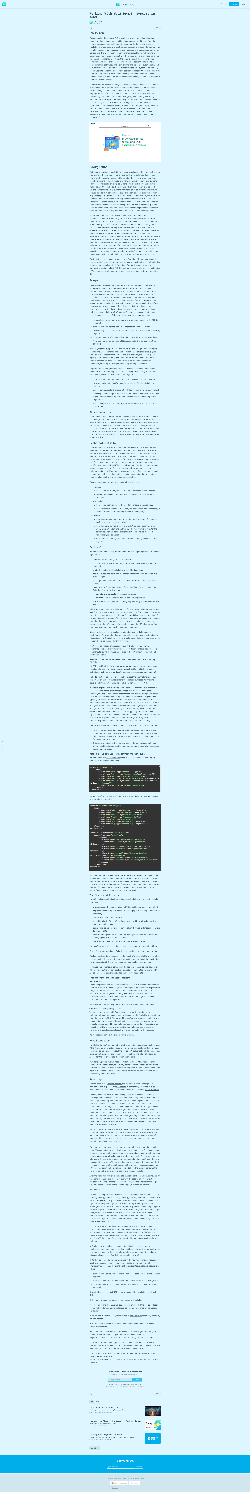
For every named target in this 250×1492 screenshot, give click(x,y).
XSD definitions (113, 758)
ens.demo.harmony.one (99, 291)
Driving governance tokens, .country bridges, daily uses (108, 1410)
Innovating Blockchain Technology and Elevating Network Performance (113, 1437)
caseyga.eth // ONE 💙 (104, 1439)
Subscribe (234, 4)
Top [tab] (92, 1402)
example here (152, 796)
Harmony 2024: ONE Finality (103, 1407)
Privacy (124, 1478)
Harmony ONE (98, 21)
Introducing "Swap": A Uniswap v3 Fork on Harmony (115, 1421)
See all (93, 1448)
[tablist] (94, 1402)
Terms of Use (134, 1384)
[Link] (86, 33)
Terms (130, 1478)
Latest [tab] (97, 1402)
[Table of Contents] (2, 746)
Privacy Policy (140, 1386)
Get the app (135, 1483)
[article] (125, 1411)
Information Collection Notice (124, 1386)
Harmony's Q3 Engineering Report (106, 1434)
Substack (115, 1488)
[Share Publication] (226, 4)
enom (91, 1212)
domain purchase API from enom (111, 717)
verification (121, 1087)
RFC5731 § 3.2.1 (135, 646)
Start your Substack (120, 1483)
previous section (152, 1090)
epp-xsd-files (136, 1316)
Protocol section (114, 1084)
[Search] (222, 4)
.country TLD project (116, 38)
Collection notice (138, 1478)
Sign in (243, 4)
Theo (99, 1412)
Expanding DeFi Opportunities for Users (102, 1424)
